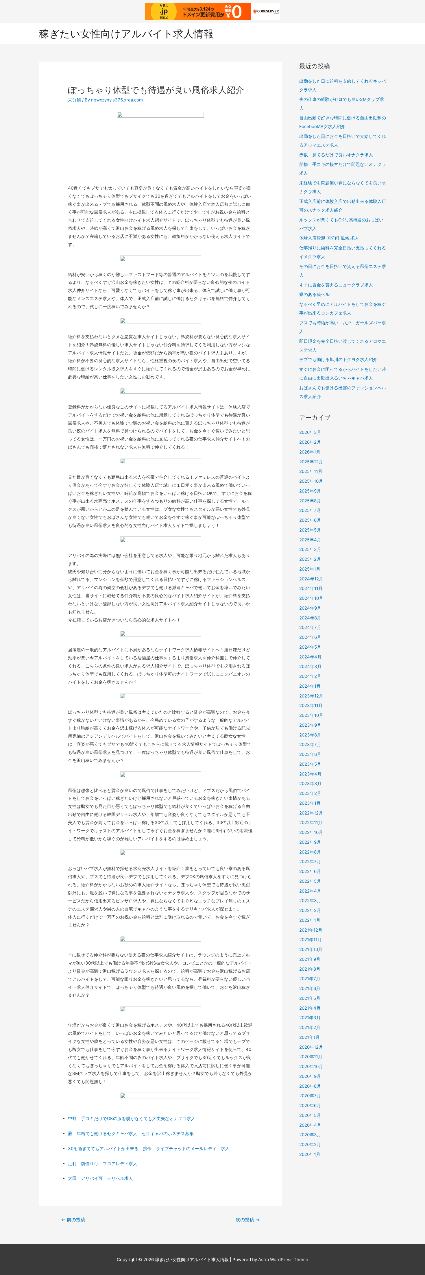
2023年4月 (310, 774)
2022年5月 (310, 881)
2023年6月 (310, 754)
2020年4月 (310, 1125)
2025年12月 (311, 462)
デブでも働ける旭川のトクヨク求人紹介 (338, 359)
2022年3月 (310, 900)
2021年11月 (310, 939)
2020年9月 (310, 1076)
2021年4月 (310, 1008)
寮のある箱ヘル (314, 294)
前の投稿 (73, 1219)
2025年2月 (310, 559)
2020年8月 (310, 1086)
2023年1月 (310, 803)
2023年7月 (310, 744)
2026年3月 (310, 432)
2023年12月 (311, 696)
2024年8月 (310, 618)
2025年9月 (310, 491)
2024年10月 (311, 598)
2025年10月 (311, 481)
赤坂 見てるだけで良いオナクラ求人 (336, 155)
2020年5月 (310, 1115)
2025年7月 (310, 510)
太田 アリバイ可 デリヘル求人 (100, 1178)
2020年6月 (310, 1105)
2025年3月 (310, 549)
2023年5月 (310, 764)
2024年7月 (310, 627)
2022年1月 (309, 920)
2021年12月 (310, 930)
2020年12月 (311, 1047)
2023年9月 (310, 725)
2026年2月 (310, 442)
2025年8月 (310, 501)
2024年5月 (310, 647)
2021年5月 (309, 998)
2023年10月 (311, 715)
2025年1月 (309, 569)
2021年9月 (309, 959)
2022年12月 (311, 813)
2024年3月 (310, 666)
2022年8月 (310, 852)
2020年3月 (310, 1134)
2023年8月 (310, 735)
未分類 (74, 100)
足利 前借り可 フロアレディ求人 (102, 1163)
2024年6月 (310, 637)
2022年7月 (310, 861)
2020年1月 (309, 1154)
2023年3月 (310, 783)
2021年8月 (309, 969)
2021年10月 (310, 949)
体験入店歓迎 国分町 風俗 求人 (329, 238)
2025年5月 (310, 530)
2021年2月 (309, 1027)
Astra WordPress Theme (283, 1259)
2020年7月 (310, 1095)
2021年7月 (309, 978)
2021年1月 (309, 1037)
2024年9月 (310, 608)
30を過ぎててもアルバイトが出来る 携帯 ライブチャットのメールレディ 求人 (149, 1148)
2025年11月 (310, 471)
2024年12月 (311, 579)
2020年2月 (310, 1144)
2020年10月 (311, 1066)
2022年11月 (310, 822)
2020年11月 (310, 1056)
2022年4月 (310, 891)
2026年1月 (309, 452)
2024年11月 (311, 588)
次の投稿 (248, 1219)
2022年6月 (310, 871)
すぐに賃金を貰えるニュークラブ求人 (336, 285)
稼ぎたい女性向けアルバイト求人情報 (126, 33)
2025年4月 (310, 540)
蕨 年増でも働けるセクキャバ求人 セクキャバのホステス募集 (131, 1133)
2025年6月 (310, 520)
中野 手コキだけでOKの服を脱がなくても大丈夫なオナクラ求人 (131, 1118)
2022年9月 (310, 842)
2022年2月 (310, 910)
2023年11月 (311, 705)
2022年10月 (311, 832)
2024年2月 (310, 676)
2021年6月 (309, 988)
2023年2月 (310, 793)
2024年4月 (310, 657)
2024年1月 (310, 686)
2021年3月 (310, 1017)
